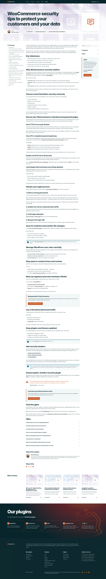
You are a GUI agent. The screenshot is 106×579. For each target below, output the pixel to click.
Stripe (29, 145)
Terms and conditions (48, 565)
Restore (29, 288)
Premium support (66, 555)
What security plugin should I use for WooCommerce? (38, 435)
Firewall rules (31, 321)
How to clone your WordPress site (87, 559)
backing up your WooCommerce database (57, 414)
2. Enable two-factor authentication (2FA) (16, 65)
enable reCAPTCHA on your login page (39, 162)
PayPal (29, 147)
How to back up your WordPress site (88, 554)
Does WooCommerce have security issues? (36, 425)
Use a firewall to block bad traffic (14, 77)
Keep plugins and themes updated (15, 79)
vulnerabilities (49, 75)
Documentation (65, 554)
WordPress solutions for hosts (50, 560)
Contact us (65, 559)
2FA (74, 209)
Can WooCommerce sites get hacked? (35, 429)
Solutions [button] (33, 1)
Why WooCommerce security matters (15, 48)
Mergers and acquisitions (49, 563)
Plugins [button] (27, 1)
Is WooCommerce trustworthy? (33, 439)
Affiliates (46, 559)
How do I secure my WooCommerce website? (36, 432)
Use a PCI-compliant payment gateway (15, 56)
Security (51, 31)
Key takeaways (11, 47)
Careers (46, 557)
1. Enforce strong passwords (14, 63)
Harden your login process (13, 62)
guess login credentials (51, 189)
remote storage (38, 286)
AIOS (70, 162)
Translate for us (47, 562)
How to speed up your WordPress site (88, 560)
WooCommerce (56, 31)
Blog (46, 1)
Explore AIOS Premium (34, 398)
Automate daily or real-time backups (36, 284)
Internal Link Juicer (29, 555)
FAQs (10, 85)
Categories (85, 50)
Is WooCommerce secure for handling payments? (37, 422)
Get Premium (87, 75)
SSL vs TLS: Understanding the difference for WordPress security (33, 489)
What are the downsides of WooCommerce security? (38, 442)
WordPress (62, 31)
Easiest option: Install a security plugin (15, 82)
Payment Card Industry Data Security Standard (53, 139)
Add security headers (12, 80)
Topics (83, 53)
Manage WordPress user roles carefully (16, 71)
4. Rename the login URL (13, 68)
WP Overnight (28, 559)
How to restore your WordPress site (88, 557)
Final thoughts (11, 83)
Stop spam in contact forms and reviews (16, 73)
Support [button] (37, 1)
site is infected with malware (35, 228)
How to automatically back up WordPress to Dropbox (52, 488)
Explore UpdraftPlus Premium (35, 303)
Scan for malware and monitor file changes (16, 70)
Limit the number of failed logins (33, 216)
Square (29, 149)
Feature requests (66, 557)
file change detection (39, 241)
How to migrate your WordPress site (88, 555)
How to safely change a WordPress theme (69, 488)
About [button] (42, 1)
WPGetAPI (27, 557)
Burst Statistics (28, 554)
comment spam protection (39, 273)
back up (36, 341)
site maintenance (46, 411)
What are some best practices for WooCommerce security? (40, 445)
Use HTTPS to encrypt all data (14, 54)
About (46, 554)
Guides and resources (41, 31)
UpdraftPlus (37, 281)
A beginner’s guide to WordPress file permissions (89, 488)
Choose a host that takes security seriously (16, 50)
